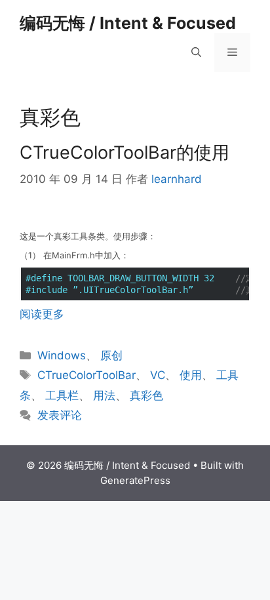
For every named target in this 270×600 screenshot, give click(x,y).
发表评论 (59, 415)
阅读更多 (42, 314)
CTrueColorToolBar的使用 (124, 152)
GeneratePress (135, 480)
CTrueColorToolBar (86, 375)
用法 (104, 395)
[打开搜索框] (196, 52)
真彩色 (146, 395)
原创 (111, 355)
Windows (61, 355)
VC (157, 375)
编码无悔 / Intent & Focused (128, 23)
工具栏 (62, 395)
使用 (191, 375)
